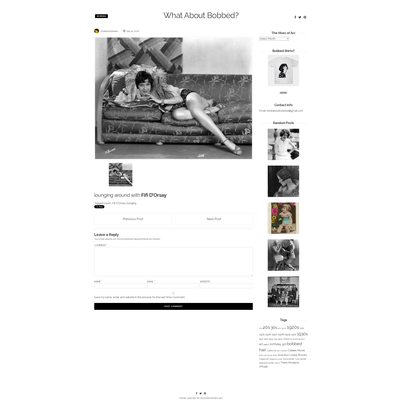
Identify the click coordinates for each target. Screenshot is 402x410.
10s (260, 328)
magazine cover (275, 359)
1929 (287, 334)
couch (107, 203)
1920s (293, 327)
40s (279, 328)
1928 (281, 334)
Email (151, 281)
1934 (275, 339)
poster (271, 362)
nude (297, 359)
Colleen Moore (296, 350)
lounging (131, 203)
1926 (268, 334)
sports (277, 363)
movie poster (289, 359)
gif (265, 355)
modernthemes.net (212, 398)
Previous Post (133, 219)
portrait (303, 359)
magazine (264, 359)
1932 (266, 339)
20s (266, 327)
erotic (261, 355)
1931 (261, 339)
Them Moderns (289, 362)
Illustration (283, 355)
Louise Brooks (298, 354)
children (283, 351)
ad (291, 339)
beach (266, 344)
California (271, 350)
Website (205, 281)
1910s (284, 328)
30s (274, 327)
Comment (101, 245)
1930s (302, 333)
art (261, 344)
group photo (272, 355)
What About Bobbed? (201, 15)
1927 (274, 334)
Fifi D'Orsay (118, 203)
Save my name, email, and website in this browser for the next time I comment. (139, 297)
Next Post (214, 219)
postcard (263, 363)
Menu (102, 16)
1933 (271, 339)
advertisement (299, 339)
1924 (302, 328)
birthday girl (278, 344)
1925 (262, 334)
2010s (286, 338)
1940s (280, 339)
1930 (293, 334)
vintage (263, 366)
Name (98, 281)
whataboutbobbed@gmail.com (285, 110)
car (278, 350)
